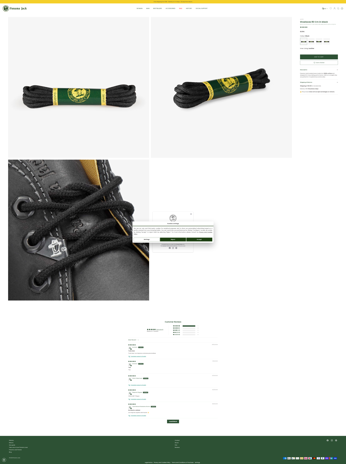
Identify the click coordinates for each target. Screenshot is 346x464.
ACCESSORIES (170, 8)
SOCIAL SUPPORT (202, 8)
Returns (11, 443)
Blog (10, 452)
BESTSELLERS (157, 8)
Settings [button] (197, 462)
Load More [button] (173, 421)
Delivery (11, 440)
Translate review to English (138, 356)
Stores (177, 443)
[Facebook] (170, 248)
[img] (132, 345)
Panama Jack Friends (15, 450)
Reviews (177, 447)
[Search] (338, 8)
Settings (147, 239)
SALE (180, 8)
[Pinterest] (176, 248)
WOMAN (139, 8)
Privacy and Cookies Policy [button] (162, 462)
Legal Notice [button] (149, 462)
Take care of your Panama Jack (18, 447)
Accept (199, 239)
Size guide (12, 445)
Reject (173, 239)
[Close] (191, 214)
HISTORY (189, 8)
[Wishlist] (331, 8)
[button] (303, 27)
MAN (147, 8)
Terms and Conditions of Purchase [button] (183, 462)
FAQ (176, 445)
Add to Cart (319, 57)
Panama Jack (16, 458)
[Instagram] (173, 248)
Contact (177, 440)
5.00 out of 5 (159, 329)
